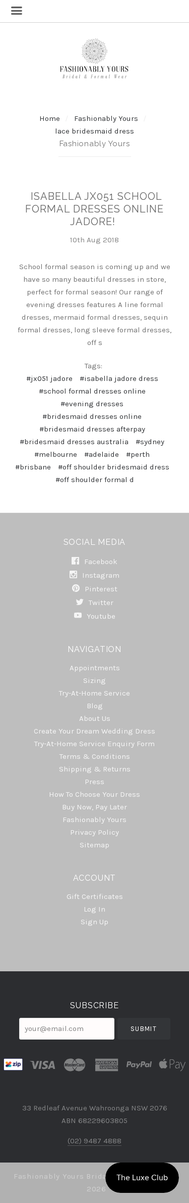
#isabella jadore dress (119, 378)
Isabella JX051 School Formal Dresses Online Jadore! (94, 209)
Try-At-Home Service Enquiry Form (94, 743)
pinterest (100, 588)
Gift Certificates (95, 896)
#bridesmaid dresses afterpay (92, 429)
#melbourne (55, 454)
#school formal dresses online (92, 391)
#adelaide (101, 454)
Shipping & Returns (95, 769)
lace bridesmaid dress (94, 131)
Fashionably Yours (107, 118)
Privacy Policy (94, 832)
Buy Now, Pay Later (94, 806)
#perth (138, 454)
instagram (99, 575)
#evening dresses (91, 403)
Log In (94, 909)
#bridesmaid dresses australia (74, 441)
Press (94, 781)
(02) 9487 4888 (94, 1140)
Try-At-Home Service (94, 693)
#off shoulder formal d (94, 479)
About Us (94, 718)
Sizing (94, 680)
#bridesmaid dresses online (92, 416)
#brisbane (33, 466)
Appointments (95, 667)
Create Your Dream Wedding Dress (94, 731)
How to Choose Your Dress (94, 794)
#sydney (150, 441)
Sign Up (94, 921)
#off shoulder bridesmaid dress (113, 466)
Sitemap (94, 844)
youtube (100, 616)
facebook (99, 561)
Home (49, 118)
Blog (95, 705)
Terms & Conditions (94, 756)
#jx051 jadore (49, 378)
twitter (100, 602)
